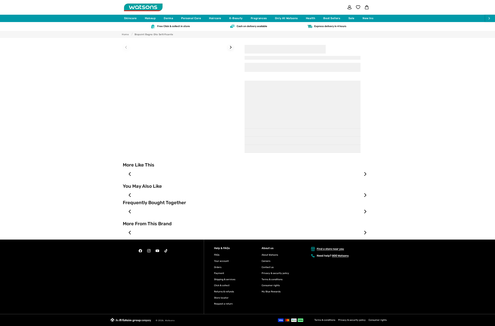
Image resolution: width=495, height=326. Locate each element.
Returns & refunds (224, 291)
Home (125, 34)
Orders (217, 267)
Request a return (223, 303)
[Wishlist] (358, 7)
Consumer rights (271, 285)
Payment (219, 273)
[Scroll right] (490, 18)
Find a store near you (330, 249)
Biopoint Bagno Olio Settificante (154, 34)
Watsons (170, 320)
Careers (266, 261)
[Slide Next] (230, 47)
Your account (221, 261)
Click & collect (222, 285)
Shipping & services (224, 279)
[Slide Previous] (126, 47)
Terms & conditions (272, 279)
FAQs (216, 254)
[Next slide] (365, 174)
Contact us (268, 267)
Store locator (221, 297)
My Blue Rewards (271, 291)
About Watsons (270, 254)
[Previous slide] (130, 174)
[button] (132, 18)
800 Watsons (340, 255)
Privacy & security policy (275, 273)
